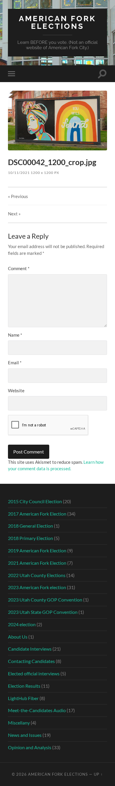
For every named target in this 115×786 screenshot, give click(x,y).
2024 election (22, 624)
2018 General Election (30, 526)
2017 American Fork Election (37, 513)
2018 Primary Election (30, 538)
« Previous (18, 196)
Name (15, 335)
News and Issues (25, 735)
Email (15, 362)
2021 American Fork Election (37, 563)
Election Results (24, 686)
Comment (18, 268)
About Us (17, 636)
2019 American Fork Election (37, 550)
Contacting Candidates (31, 661)
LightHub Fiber (23, 698)
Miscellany (19, 722)
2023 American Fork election (37, 587)
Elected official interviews (34, 673)
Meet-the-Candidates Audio (37, 710)
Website (16, 390)
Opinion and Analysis (29, 747)
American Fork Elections (57, 22)
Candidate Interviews (30, 649)
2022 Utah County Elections (36, 575)
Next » (14, 213)
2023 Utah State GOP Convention (43, 612)
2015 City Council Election (35, 501)
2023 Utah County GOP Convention (45, 599)
